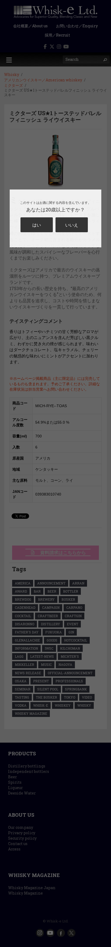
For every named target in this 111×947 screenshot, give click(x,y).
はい (36, 225)
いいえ (71, 225)
